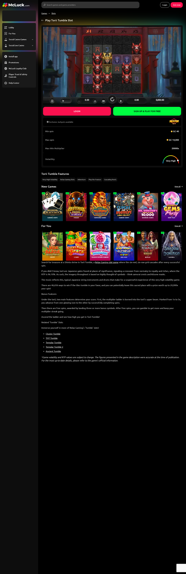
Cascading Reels (110, 179)
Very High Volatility (49, 179)
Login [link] (164, 5)
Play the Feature (95, 179)
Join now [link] (177, 5)
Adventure (82, 179)
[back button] (42, 20)
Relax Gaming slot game (106, 262)
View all (178, 186)
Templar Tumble (53, 342)
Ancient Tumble (53, 351)
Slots (53, 13)
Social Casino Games (17, 39)
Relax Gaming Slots (67, 179)
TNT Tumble (52, 338)
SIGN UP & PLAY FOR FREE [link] (147, 111)
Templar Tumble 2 (54, 347)
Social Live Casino (16, 45)
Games (44, 13)
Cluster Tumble (53, 334)
